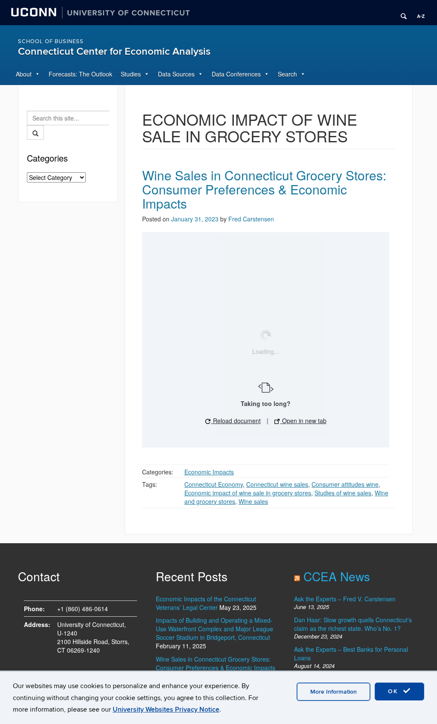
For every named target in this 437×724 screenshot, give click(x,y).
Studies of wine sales (343, 493)
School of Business (51, 41)
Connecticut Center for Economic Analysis (114, 51)
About (24, 74)
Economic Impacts (209, 472)
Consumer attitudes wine (345, 484)
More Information (333, 691)
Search (287, 74)
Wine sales (253, 501)
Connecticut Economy (213, 484)
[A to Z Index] (418, 13)
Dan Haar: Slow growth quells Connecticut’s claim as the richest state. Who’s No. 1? (353, 624)
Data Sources (176, 74)
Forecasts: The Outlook (80, 74)
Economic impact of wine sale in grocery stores (247, 493)
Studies (131, 74)
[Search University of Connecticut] (401, 13)
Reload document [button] (236, 420)
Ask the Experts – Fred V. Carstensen (345, 599)
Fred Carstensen (251, 219)
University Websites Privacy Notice (166, 709)
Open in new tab (303, 420)
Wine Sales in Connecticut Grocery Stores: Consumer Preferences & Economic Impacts (264, 189)
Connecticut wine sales (277, 484)
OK (394, 691)
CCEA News (336, 576)
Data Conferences (236, 74)
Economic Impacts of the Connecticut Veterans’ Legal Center (206, 603)
